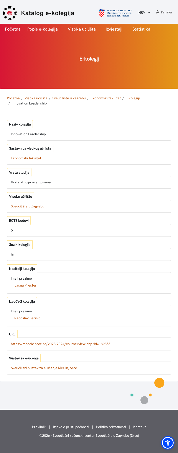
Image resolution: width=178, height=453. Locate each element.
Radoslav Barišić (27, 318)
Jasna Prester (25, 285)
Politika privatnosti (111, 427)
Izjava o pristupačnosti (71, 427)
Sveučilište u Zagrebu (69, 98)
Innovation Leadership (29, 103)
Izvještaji (114, 29)
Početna (13, 29)
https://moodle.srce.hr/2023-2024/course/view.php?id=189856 (60, 344)
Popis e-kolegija (42, 29)
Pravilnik (39, 427)
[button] (163, 12)
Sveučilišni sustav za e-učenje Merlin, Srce (44, 368)
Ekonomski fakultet (106, 98)
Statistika (141, 29)
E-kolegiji (133, 98)
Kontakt (139, 427)
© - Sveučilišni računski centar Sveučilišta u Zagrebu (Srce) (89, 435)
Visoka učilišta (82, 29)
